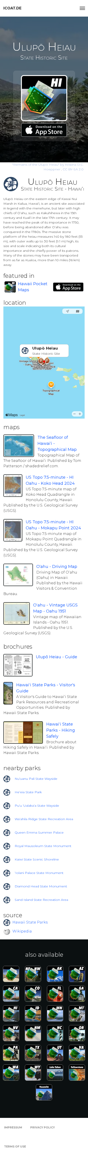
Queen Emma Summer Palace (39, 832)
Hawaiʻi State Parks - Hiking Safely (60, 730)
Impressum (13, 1127)
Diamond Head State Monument (41, 886)
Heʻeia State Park (28, 792)
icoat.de (12, 8)
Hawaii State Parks (30, 922)
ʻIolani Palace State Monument (39, 873)
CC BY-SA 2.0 (73, 169)
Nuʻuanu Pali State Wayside (36, 779)
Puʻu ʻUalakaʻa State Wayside (37, 806)
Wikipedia (22, 931)
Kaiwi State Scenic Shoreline (37, 859)
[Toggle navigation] (82, 8)
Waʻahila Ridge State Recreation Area (44, 819)
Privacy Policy (42, 1127)
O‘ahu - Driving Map (56, 566)
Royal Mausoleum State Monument (43, 846)
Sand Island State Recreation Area (41, 900)
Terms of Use (15, 1146)
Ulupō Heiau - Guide (56, 656)
